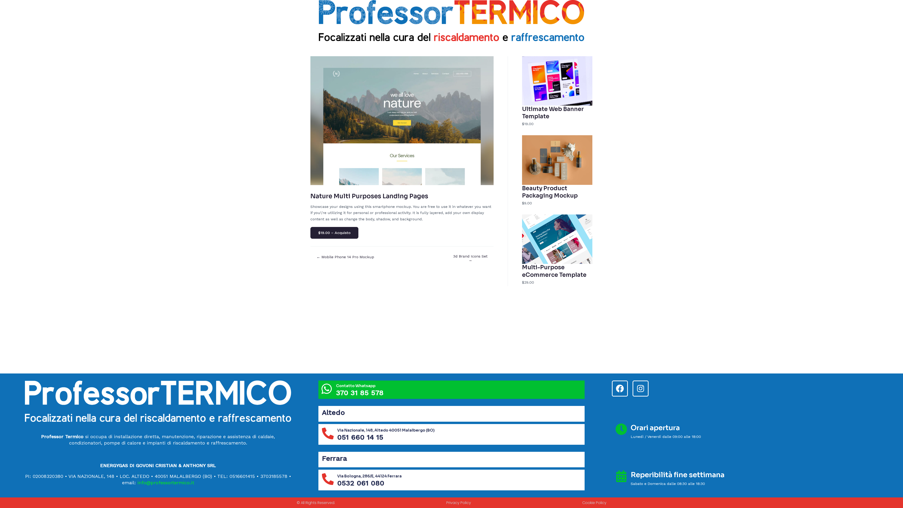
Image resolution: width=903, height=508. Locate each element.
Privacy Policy (458, 502)
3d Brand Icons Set (470, 258)
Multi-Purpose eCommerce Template (554, 271)
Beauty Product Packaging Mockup (550, 192)
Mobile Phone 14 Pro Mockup (345, 257)
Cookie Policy (594, 502)
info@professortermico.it (166, 482)
